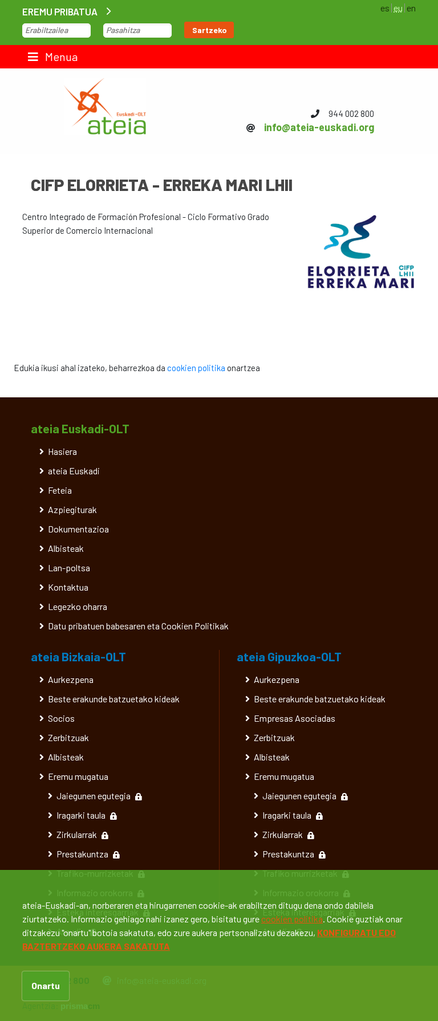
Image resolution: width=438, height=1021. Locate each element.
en (411, 7)
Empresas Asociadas (294, 718)
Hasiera (62, 451)
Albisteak (66, 548)
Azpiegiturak (72, 509)
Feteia (60, 490)
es (385, 7)
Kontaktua (68, 586)
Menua (60, 56)
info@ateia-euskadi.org (319, 127)
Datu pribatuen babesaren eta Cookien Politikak (138, 625)
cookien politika (196, 368)
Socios (61, 718)
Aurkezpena (71, 679)
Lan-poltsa (69, 567)
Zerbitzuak (68, 737)
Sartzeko (209, 30)
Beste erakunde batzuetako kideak (114, 698)
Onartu (45, 985)
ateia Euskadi (74, 470)
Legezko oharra (77, 606)
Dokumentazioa (78, 528)
